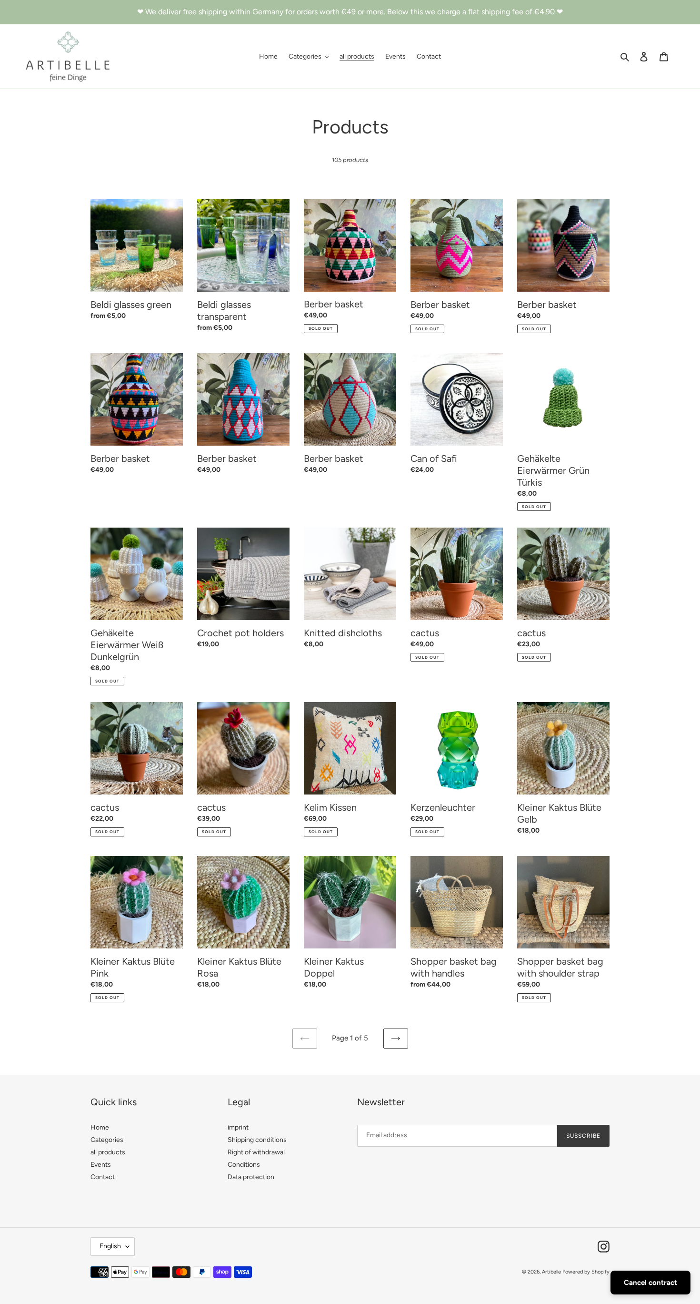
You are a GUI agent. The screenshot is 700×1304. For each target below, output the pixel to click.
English (110, 1246)
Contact (102, 1177)
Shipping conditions (257, 1140)
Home (99, 1127)
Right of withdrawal (256, 1152)
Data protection (251, 1177)
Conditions (244, 1165)
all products (107, 1152)
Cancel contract (650, 1282)
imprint (238, 1127)
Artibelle (551, 1272)
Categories (106, 1140)
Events (100, 1165)
